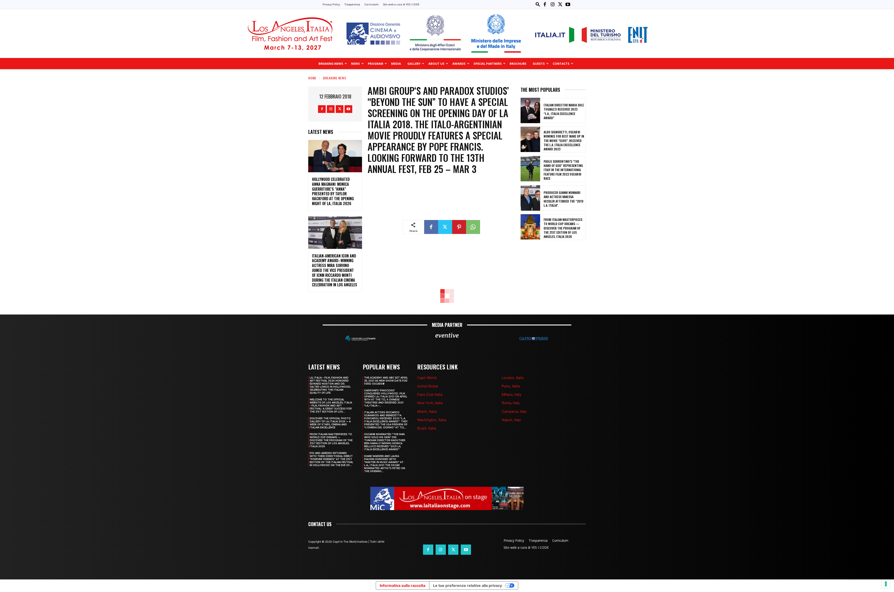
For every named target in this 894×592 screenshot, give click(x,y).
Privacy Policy (331, 4)
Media (396, 63)
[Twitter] (560, 4)
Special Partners (488, 63)
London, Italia (513, 377)
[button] (537, 4)
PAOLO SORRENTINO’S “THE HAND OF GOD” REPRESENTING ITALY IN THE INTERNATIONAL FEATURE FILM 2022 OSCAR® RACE (563, 170)
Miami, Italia (427, 411)
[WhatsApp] (473, 227)
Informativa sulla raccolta (402, 585)
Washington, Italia (431, 420)
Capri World (427, 377)
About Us (436, 63)
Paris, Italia (511, 386)
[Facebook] (544, 4)
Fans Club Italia (429, 394)
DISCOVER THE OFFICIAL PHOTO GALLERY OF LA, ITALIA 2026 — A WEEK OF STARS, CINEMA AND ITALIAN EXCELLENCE (330, 423)
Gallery (413, 63)
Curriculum (371, 4)
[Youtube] (567, 4)
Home (312, 77)
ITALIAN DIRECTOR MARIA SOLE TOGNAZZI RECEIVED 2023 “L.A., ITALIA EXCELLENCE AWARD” (564, 111)
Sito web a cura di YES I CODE (401, 4)
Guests (539, 63)
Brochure (518, 63)
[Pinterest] (459, 227)
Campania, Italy (514, 411)
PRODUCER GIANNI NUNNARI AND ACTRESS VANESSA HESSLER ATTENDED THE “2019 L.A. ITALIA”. (563, 199)
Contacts (561, 63)
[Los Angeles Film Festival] (447, 33)
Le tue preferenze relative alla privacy (467, 585)
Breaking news (334, 77)
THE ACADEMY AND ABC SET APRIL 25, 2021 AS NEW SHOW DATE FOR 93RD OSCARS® (386, 380)
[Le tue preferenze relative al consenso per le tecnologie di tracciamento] (885, 583)
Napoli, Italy (511, 420)
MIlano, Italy (511, 394)
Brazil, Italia (426, 428)
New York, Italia (430, 403)
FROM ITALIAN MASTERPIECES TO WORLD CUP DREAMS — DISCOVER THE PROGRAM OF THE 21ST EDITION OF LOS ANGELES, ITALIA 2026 (563, 228)
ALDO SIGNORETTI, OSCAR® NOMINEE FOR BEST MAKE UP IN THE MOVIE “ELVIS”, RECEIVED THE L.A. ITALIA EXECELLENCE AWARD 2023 (564, 140)
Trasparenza (352, 4)
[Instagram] (552, 4)
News (355, 63)
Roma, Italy (511, 403)
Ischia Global (427, 386)
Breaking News (330, 63)
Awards (459, 63)
